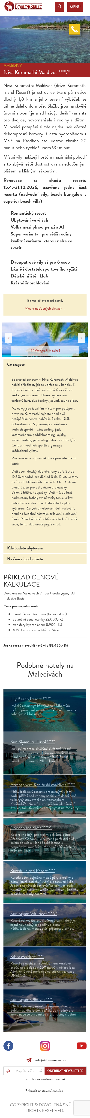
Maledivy (12, 65)
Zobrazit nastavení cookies (44, 1091)
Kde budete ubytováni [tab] (25, 548)
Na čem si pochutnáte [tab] (25, 559)
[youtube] (82, 1047)
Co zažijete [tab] (16, 364)
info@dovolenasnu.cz (50, 1060)
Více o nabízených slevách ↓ (45, 308)
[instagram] (45, 1047)
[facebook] (8, 1047)
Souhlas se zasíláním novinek (45, 1079)
